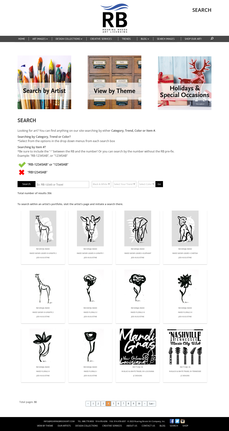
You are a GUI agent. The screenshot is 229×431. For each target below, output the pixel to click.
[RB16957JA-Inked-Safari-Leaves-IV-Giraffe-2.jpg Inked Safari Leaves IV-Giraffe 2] (43, 228)
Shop (185, 425)
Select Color (145, 184)
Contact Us (148, 425)
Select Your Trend (123, 184)
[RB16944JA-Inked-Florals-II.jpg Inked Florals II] (43, 346)
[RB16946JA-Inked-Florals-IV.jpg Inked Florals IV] (138, 287)
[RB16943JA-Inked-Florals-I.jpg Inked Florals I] (90, 346)
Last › (151, 403)
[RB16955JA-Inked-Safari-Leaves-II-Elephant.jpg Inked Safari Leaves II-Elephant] (138, 228)
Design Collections (86, 425)
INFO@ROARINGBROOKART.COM (59, 421)
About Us (131, 425)
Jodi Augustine (43, 258)
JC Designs (137, 376)
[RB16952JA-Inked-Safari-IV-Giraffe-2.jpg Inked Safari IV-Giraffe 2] (43, 287)
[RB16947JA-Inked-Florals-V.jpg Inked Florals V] (90, 287)
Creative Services (112, 425)
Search (174, 425)
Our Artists (64, 425)
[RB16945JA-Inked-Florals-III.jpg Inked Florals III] (185, 287)
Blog (162, 425)
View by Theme (45, 425)
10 (139, 403)
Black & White (100, 184)
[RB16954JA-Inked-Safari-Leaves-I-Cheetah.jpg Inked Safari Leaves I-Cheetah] (185, 228)
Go (159, 184)
